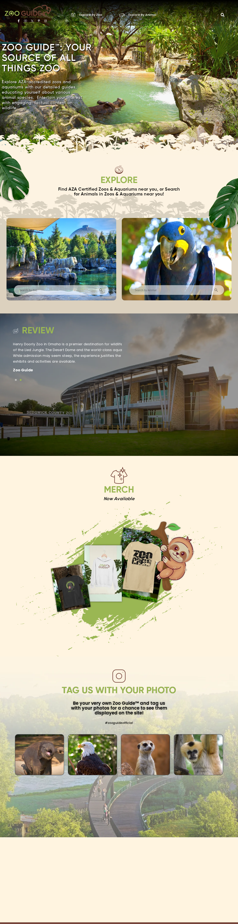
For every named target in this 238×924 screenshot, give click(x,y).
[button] (222, 15)
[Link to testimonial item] (16, 380)
